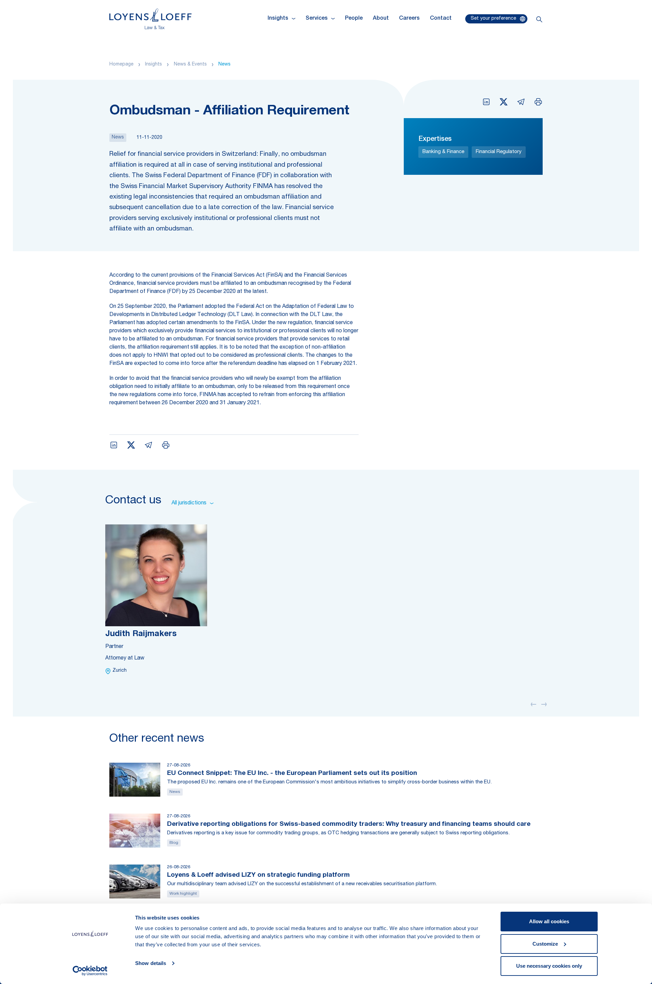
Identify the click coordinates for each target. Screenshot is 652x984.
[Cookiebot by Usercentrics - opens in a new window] (90, 971)
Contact (441, 18)
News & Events (190, 64)
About (381, 18)
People (354, 18)
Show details (150, 963)
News (224, 64)
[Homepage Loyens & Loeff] (150, 18)
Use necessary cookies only (549, 966)
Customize (545, 944)
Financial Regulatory (499, 151)
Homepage (121, 64)
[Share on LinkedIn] (486, 101)
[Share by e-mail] (521, 101)
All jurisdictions (188, 503)
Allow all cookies (549, 921)
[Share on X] (503, 101)
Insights (153, 64)
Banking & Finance (443, 151)
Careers (409, 18)
